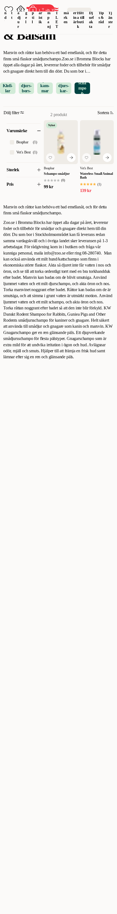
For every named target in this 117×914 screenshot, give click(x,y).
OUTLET (57, 15)
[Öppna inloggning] (20, 10)
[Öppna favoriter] (8, 10)
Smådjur (19, 15)
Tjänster (110, 20)
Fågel (26, 13)
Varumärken (66, 13)
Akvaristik (41, 13)
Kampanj (49, 15)
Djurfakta (91, 20)
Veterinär (75, 13)
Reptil (33, 13)
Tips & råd (101, 17)
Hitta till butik (80, 20)
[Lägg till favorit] (50, 157)
